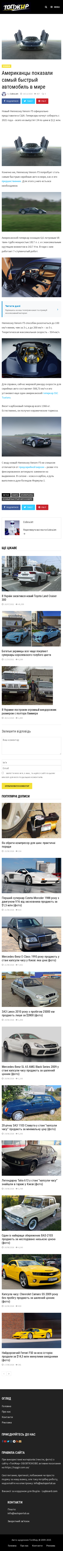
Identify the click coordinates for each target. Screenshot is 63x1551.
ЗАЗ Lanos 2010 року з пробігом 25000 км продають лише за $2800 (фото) (28, 1013)
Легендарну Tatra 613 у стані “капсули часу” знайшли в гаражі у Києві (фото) (29, 1182)
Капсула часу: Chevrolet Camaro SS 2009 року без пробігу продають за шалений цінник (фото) (30, 1297)
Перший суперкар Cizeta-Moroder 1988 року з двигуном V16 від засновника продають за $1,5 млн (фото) (30, 901)
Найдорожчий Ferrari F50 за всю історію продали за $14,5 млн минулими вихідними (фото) (30, 1356)
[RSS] (17, 1441)
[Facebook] (3, 1441)
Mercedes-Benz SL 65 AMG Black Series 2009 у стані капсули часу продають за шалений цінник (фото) (30, 1070)
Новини (6, 66)
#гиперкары (27, 495)
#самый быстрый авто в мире (17, 499)
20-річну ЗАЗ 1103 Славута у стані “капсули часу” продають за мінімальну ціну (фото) (29, 1127)
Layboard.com (49, 1491)
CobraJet (14, 93)
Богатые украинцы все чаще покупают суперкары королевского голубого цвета (26, 653)
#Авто (15, 495)
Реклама (7, 1422)
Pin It (43, 101)
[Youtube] (5, 1441)
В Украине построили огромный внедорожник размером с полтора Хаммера (29, 711)
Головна (6, 1406)
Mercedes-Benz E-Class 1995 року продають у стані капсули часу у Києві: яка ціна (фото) (30, 958)
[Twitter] (8, 1441)
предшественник (11, 181)
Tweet (30, 101)
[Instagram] (11, 1441)
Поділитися (12, 101)
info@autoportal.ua (44, 1483)
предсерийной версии (31, 467)
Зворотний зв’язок (19, 1521)
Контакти (7, 1417)
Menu (57, 6)
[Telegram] (14, 1441)
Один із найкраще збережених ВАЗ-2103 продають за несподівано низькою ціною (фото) (29, 1239)
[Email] (20, 1441)
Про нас (6, 1411)
